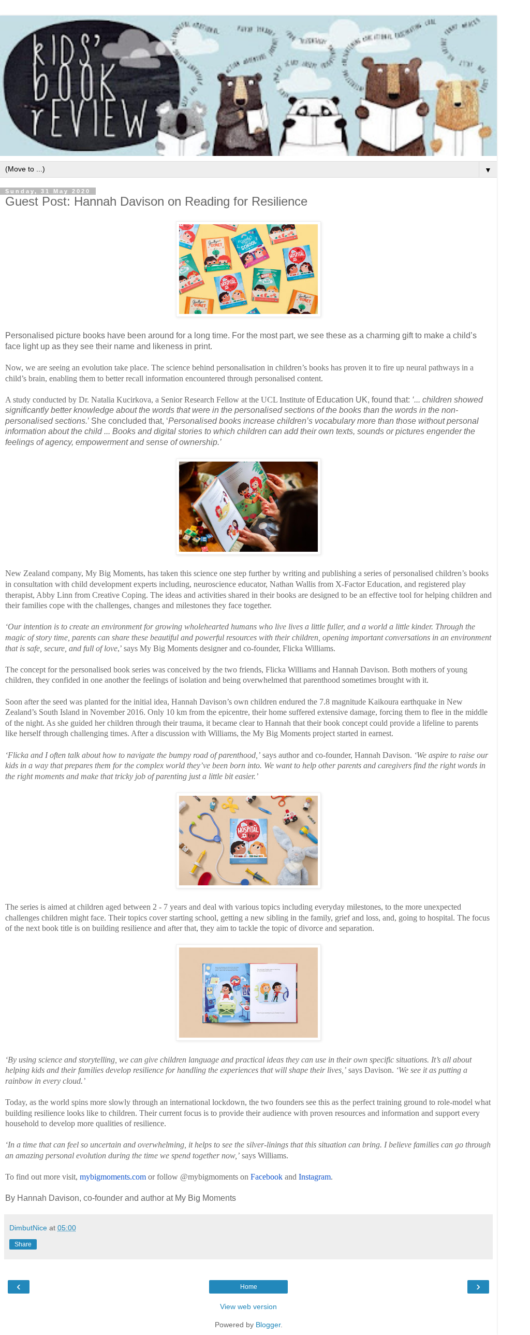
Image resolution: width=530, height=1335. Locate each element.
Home (248, 1286)
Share (23, 1244)
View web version (248, 1306)
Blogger (268, 1324)
